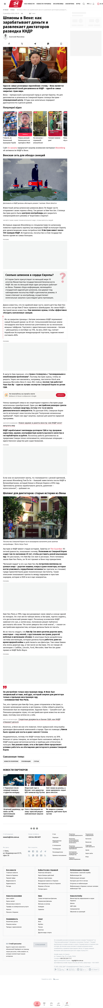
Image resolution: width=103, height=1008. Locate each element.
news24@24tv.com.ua (11, 837)
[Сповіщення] (93, 3)
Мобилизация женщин (77, 878)
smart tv (81, 969)
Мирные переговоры (45, 878)
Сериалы (41, 909)
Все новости (29, 4)
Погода (8, 886)
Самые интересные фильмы (47, 898)
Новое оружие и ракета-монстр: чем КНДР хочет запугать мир (32, 424)
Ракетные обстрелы (44, 872)
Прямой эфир (10, 878)
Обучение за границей (77, 912)
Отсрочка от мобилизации (79, 883)
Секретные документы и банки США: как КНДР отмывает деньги (31, 720)
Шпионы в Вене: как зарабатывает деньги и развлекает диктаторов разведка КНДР (42, 9)
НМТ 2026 (73, 906)
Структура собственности (90, 846)
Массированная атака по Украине (49, 883)
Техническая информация (89, 835)
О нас (54, 834)
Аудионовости (11, 883)
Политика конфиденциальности (75, 835)
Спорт (40, 919)
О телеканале (57, 845)
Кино (40, 896)
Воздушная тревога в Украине (48, 881)
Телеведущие (57, 848)
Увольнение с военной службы (80, 872)
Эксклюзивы (58, 4)
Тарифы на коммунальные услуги (17, 906)
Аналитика (69, 4)
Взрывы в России (44, 886)
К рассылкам (40, 944)
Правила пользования (59, 855)
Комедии (41, 906)
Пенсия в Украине (12, 912)
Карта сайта (89, 853)
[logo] (16, 4)
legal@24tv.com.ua (77, 960)
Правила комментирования (74, 858)
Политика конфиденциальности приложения (75, 847)
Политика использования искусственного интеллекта (74, 840)
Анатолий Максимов (16, 37)
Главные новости (12, 872)
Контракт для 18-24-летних (79, 881)
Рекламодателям (58, 852)
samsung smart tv (93, 969)
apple (70, 969)
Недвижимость (12, 919)
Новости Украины (44, 4)
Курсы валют (10, 901)
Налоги (8, 909)
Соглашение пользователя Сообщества (73, 853)
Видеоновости (11, 881)
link (29, 851)
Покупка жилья (11, 924)
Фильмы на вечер (44, 904)
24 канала (12, 148)
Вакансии (88, 842)
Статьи (12, 9)
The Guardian (56, 549)
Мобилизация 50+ (76, 875)
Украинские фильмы (45, 901)
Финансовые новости (13, 904)
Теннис (40, 927)
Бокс (39, 921)
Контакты (88, 838)
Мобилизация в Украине (79, 870)
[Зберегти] (61, 43)
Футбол (40, 924)
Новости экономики (14, 896)
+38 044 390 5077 (34, 837)
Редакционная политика (57, 841)
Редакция (55, 837)
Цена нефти (10, 898)
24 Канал (6, 9)
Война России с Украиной (48, 870)
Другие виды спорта (45, 932)
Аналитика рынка (12, 921)
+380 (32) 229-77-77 (66, 958)
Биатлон (41, 930)
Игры (78, 4)
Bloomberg (60, 148)
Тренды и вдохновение (14, 927)
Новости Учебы (76, 896)
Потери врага (42, 889)
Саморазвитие (75, 909)
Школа (72, 903)
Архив (87, 850)
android (59, 969)
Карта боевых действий (46, 875)
